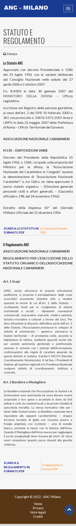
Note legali (38, 512)
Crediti (38, 516)
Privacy (38, 508)
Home (38, 504)
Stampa (12, 54)
